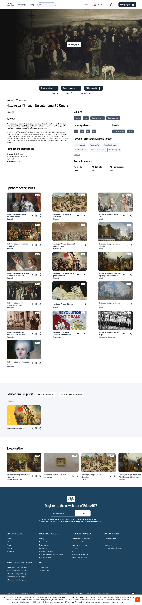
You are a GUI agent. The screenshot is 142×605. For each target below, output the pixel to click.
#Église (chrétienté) (97, 150)
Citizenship (108, 545)
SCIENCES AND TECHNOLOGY (81, 534)
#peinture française (110, 145)
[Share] (39, 215)
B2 (76, 131)
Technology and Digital (79, 542)
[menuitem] (10, 5)
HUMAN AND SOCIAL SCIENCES (49, 534)
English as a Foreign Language (17, 573)
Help (40, 562)
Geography (43, 548)
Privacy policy (78, 594)
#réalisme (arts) (114, 150)
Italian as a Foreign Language (16, 580)
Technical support (45, 570)
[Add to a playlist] (33, 215)
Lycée (130, 131)
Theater (9, 548)
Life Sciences (76, 548)
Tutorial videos (44, 567)
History (41, 539)
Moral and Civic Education (47, 542)
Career (107, 542)
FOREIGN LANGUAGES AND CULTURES (19, 562)
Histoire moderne (97, 118)
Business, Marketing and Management (51, 554)
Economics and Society (46, 551)
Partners (36, 594)
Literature (10, 539)
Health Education (110, 539)
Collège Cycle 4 (119, 131)
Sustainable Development (80, 554)
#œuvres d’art (94, 145)
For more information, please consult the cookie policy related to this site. (99, 602)
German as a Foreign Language (17, 570)
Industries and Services (79, 545)
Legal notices (11, 594)
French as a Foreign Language (17, 567)
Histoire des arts (113, 118)
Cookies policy (64, 594)
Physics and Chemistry (79, 557)
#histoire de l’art (80, 150)
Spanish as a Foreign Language (17, 577)
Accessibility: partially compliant (97, 594)
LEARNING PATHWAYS (112, 534)
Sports (74, 551)
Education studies (45, 557)
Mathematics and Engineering (82, 539)
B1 (88, 131)
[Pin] (36, 215)
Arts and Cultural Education (114, 548)
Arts (86, 118)
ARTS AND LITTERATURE (15, 534)
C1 (94, 131)
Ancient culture (12, 551)
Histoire (77, 118)
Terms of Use (24, 594)
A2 (82, 131)
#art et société (80, 145)
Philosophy (10, 545)
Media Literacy (44, 545)
